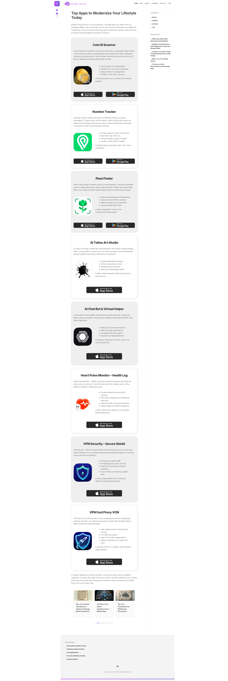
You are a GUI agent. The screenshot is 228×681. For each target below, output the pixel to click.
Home (136, 3)
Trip (169, 3)
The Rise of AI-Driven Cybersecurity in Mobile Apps (82, 607)
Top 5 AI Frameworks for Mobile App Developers (103, 607)
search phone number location (76, 646)
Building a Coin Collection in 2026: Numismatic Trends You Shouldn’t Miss (160, 46)
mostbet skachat (72, 659)
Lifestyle (163, 3)
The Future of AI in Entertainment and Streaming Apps (160, 66)
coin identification (72, 652)
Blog (141, 3)
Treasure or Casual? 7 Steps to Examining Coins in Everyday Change (161, 53)
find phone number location (75, 649)
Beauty (147, 3)
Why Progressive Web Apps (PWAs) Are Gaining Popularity (125, 607)
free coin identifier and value (76, 656)
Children (155, 3)
